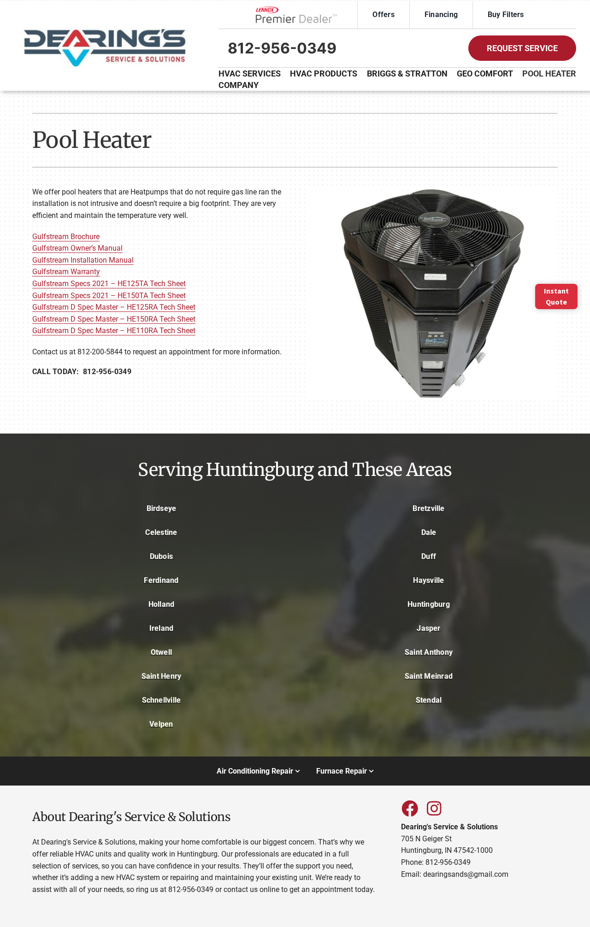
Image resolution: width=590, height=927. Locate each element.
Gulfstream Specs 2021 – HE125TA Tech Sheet (109, 283)
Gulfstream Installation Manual (83, 260)
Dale (429, 532)
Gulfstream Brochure (66, 236)
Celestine (161, 532)
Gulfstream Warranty (66, 271)
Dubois (161, 556)
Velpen (161, 724)
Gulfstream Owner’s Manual (77, 248)
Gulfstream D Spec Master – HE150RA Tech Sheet (113, 319)
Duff (428, 556)
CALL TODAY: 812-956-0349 (81, 371)
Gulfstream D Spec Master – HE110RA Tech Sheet (113, 330)
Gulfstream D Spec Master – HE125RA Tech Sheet (113, 307)
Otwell (161, 652)
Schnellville (161, 700)
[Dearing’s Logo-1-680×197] (104, 24)
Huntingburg (428, 604)
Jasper (428, 628)
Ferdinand (161, 580)
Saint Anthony (429, 652)
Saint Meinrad (429, 676)
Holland (161, 604)
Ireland (161, 628)
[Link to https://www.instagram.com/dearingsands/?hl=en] (434, 808)
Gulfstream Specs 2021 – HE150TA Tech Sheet (109, 295)
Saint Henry (162, 676)
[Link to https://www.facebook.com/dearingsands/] (409, 808)
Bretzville (428, 508)
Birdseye (162, 508)
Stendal (429, 700)
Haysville (428, 580)
